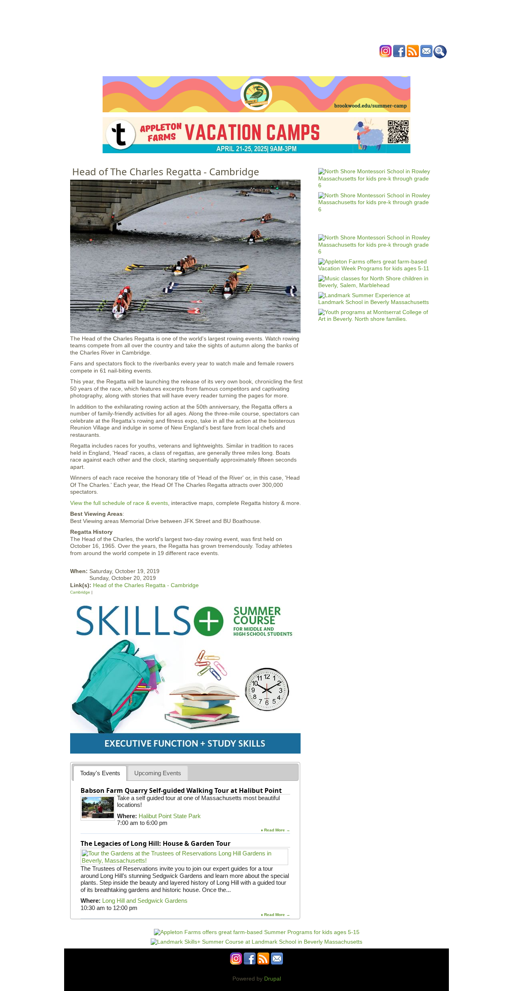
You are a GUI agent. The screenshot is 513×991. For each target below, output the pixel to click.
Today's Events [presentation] (100, 773)
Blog (321, 65)
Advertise (348, 65)
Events (180, 65)
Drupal (272, 978)
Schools (208, 65)
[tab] (100, 773)
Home (156, 65)
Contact (378, 65)
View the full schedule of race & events (119, 503)
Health (297, 65)
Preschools (242, 65)
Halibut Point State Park (170, 816)
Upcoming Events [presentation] (157, 773)
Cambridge (80, 592)
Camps (273, 65)
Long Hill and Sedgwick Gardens (145, 900)
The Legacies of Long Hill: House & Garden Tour (155, 843)
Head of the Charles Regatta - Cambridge (146, 585)
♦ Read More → (275, 830)
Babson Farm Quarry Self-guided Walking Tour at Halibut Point (181, 790)
